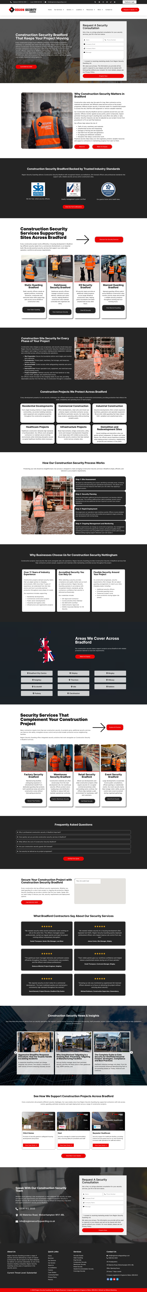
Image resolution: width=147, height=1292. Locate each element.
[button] (95, 2)
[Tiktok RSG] (111, 2)
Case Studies (52, 1272)
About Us (51, 1265)
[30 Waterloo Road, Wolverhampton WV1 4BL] (17, 1215)
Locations (79, 9)
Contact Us (108, 9)
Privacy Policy (52, 1277)
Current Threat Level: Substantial (22, 1273)
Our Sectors (51, 1263)
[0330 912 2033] (17, 1209)
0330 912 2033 (27, 1208)
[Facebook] (99, 2)
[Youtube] (114, 2)
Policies (50, 1279)
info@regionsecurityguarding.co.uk (37, 1221)
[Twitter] (111, 1279)
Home (50, 9)
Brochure (51, 1258)
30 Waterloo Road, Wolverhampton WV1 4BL (41, 1215)
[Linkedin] (107, 2)
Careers (50, 1270)
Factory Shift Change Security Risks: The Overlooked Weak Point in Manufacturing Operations (72, 1057)
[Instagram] (103, 2)
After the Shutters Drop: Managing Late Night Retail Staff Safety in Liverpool (111, 1057)
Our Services (58, 9)
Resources (90, 9)
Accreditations (52, 1267)
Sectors (69, 9)
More (99, 9)
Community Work (53, 1275)
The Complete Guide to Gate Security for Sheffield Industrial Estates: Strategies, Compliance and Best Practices (33, 1058)
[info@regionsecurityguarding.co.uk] (17, 1221)
